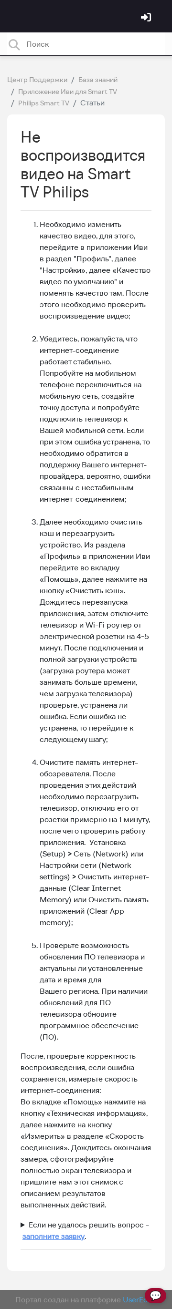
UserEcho (140, 1299)
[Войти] (147, 18)
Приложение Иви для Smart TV (67, 91)
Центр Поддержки (37, 79)
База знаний (98, 79)
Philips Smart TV (43, 103)
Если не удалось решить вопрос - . (85, 1230)
